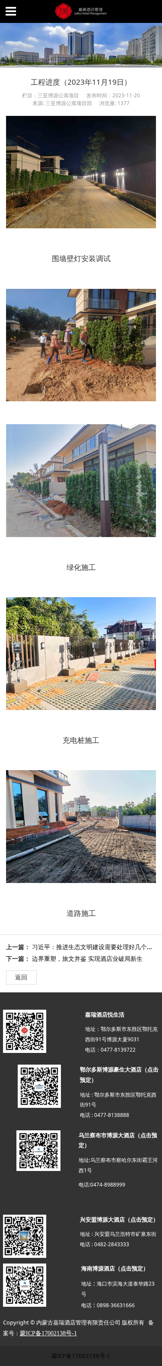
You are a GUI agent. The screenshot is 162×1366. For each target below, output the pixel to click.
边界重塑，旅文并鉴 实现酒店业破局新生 (87, 958)
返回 (21, 977)
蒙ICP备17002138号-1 (81, 1356)
